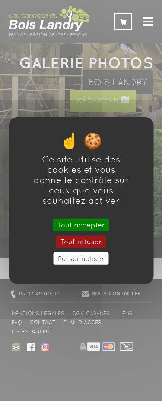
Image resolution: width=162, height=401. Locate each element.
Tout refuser (81, 241)
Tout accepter (81, 225)
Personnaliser (81, 259)
